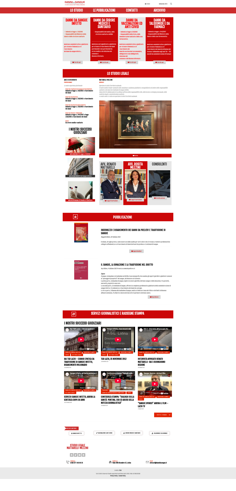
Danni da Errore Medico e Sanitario (113, 392)
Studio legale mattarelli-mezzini (77, 446)
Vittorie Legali (77, 354)
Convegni (105, 390)
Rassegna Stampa (89, 352)
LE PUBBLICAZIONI (104, 10)
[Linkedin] (83, 455)
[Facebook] (71, 455)
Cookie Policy (122, 476)
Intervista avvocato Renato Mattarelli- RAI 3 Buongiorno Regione (151, 362)
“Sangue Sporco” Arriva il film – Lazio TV (153, 405)
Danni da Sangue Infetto (76, 22)
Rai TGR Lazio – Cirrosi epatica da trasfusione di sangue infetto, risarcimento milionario (79, 362)
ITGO (120, 470)
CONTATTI (132, 10)
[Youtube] (79, 455)
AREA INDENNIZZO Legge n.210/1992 (80, 154)
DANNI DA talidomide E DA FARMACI (159, 24)
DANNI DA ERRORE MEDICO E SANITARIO (104, 24)
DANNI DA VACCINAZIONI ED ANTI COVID (131, 24)
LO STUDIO (76, 10)
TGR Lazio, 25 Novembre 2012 (113, 359)
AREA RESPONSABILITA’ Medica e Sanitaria (80, 200)
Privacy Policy (114, 476)
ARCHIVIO (159, 10)
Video (67, 354)
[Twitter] (75, 455)
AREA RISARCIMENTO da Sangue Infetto (80, 176)
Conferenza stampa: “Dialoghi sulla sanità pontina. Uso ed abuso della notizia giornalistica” (117, 399)
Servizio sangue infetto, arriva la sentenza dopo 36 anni (79, 398)
